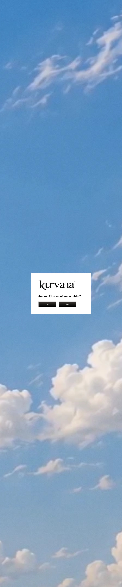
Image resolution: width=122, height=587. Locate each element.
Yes (47, 304)
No (67, 304)
